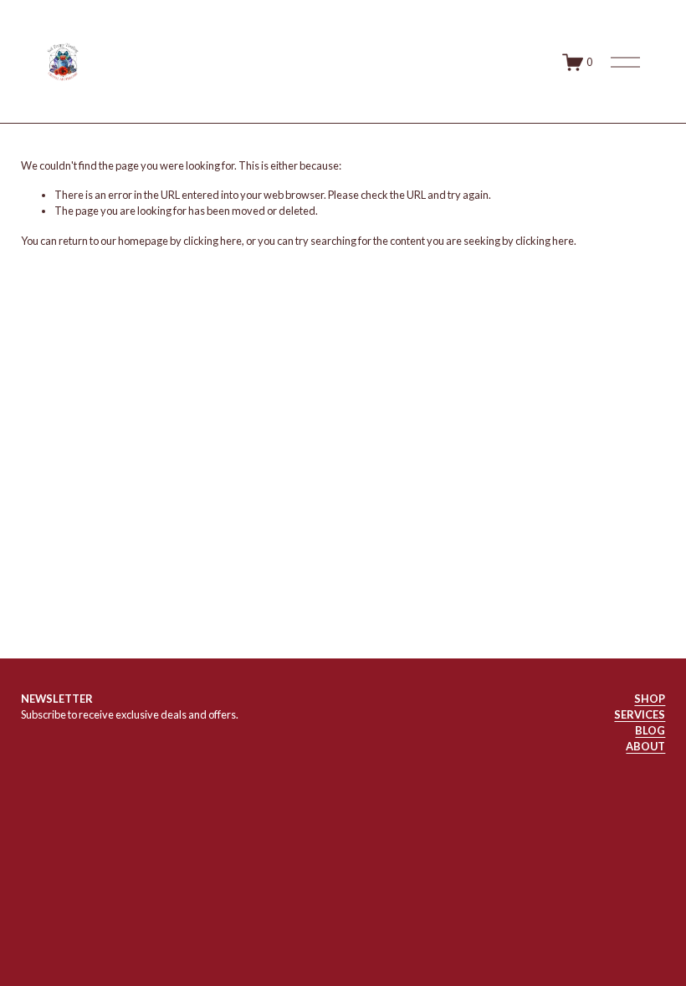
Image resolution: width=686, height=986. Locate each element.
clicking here (212, 240)
